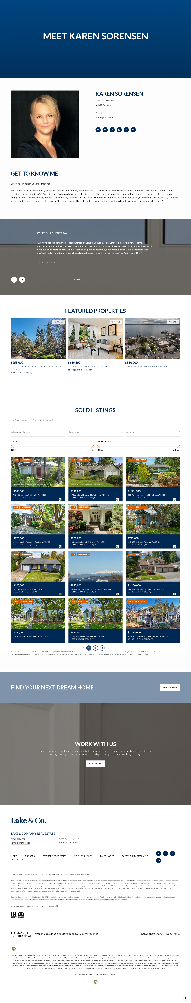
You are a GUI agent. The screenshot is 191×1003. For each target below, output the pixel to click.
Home (14, 856)
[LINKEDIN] (105, 129)
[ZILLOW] (119, 129)
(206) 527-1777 (18, 839)
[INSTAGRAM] (133, 129)
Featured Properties (54, 856)
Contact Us (17, 859)
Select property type (20, 432)
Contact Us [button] (95, 764)
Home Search (170, 687)
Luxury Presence (88, 934)
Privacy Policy (172, 934)
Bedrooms (130, 432)
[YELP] (126, 129)
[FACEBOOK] (112, 129)
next (22, 280)
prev (14, 280)
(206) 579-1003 (103, 105)
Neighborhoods (83, 856)
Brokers (30, 856)
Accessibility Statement (135, 856)
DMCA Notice (107, 856)
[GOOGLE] (98, 129)
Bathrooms (73, 432)
